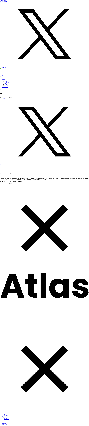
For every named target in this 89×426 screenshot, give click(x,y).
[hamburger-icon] (0, 76)
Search (11, 97)
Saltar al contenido (3, 0)
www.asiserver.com (30, 181)
